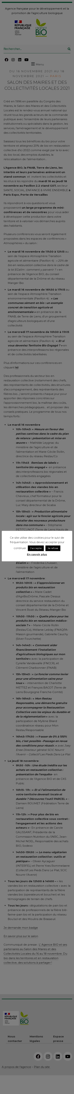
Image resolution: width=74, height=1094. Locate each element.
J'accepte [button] (36, 548)
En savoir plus (37, 554)
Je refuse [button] (53, 548)
